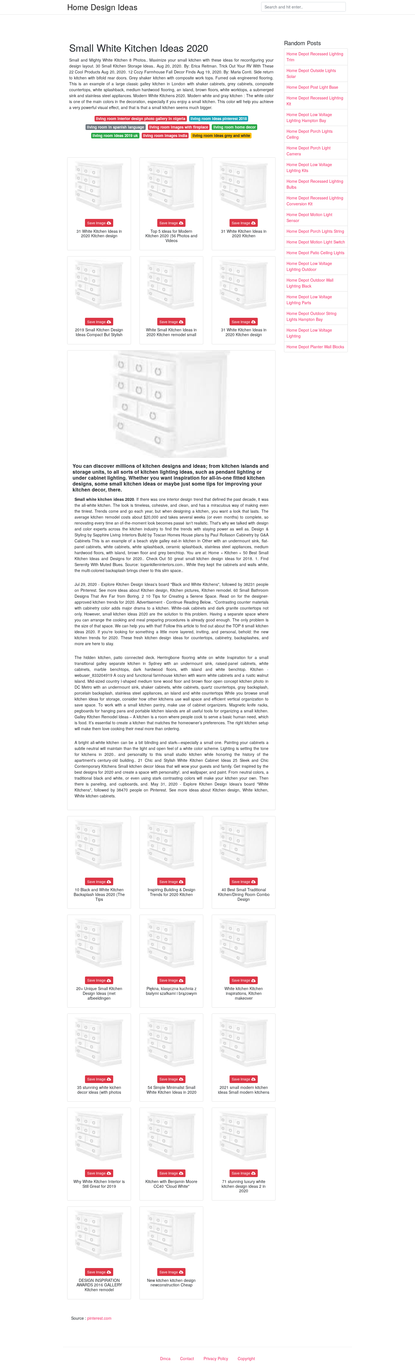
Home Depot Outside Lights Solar (311, 73)
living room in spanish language (115, 127)
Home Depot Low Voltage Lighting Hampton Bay (309, 117)
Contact (187, 1358)
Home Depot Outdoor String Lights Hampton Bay (312, 316)
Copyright (246, 1358)
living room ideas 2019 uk (115, 135)
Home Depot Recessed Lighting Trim (315, 56)
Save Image (96, 222)
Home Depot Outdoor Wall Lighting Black (310, 283)
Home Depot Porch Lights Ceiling (310, 134)
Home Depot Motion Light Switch (316, 242)
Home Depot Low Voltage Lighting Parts (309, 299)
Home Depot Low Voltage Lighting (309, 333)
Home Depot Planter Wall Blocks (315, 346)
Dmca (165, 1358)
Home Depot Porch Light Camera (309, 150)
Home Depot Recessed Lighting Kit (315, 100)
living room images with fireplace (178, 127)
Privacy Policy (216, 1358)
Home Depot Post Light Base (312, 87)
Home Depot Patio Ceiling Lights (315, 252)
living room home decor (234, 127)
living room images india (165, 135)
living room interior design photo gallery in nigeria (140, 118)
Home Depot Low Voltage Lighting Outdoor (309, 266)
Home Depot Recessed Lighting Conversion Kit (315, 200)
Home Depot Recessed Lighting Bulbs (315, 184)
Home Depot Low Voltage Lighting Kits (309, 167)
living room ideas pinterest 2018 (219, 118)
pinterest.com (99, 1318)
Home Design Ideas (102, 6)
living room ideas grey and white (221, 135)
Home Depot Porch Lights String (315, 231)
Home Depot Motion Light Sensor (309, 217)
